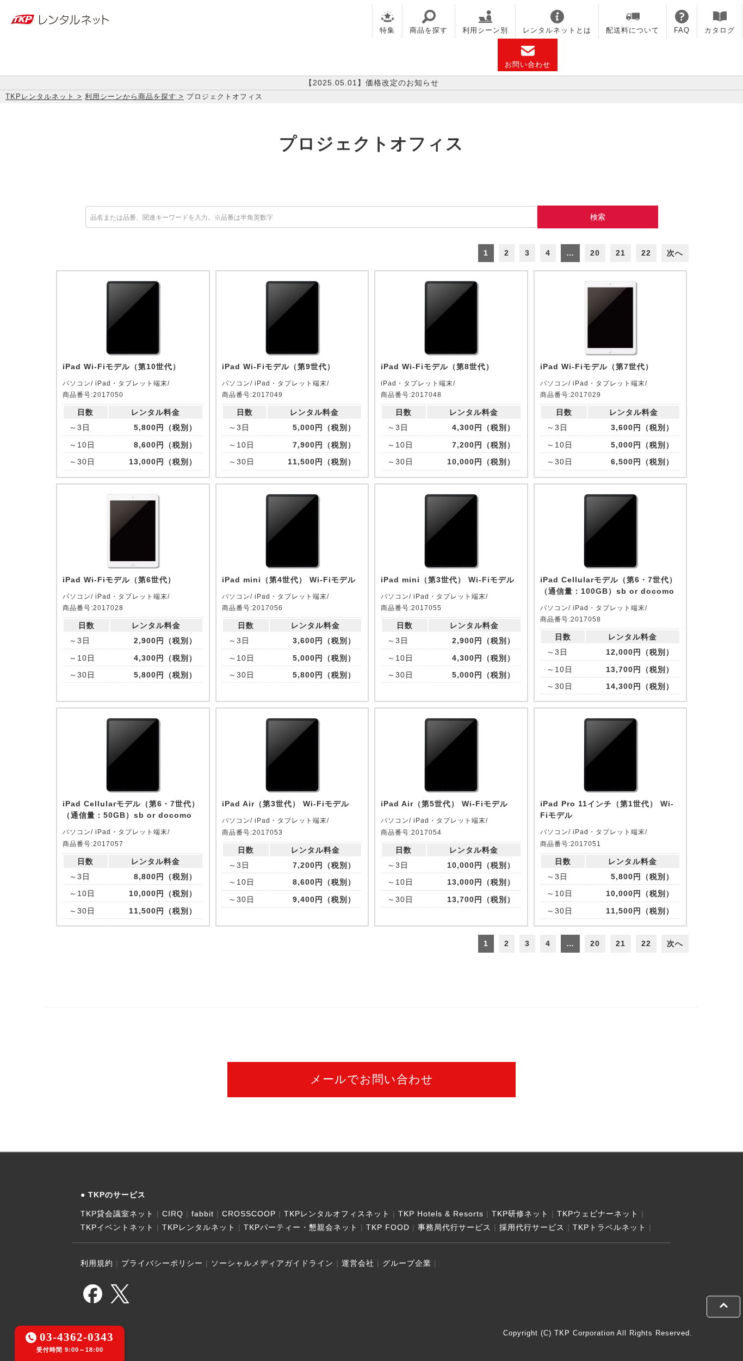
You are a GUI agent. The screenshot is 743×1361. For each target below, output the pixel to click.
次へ (675, 252)
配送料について (632, 30)
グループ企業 (406, 1263)
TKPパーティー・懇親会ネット (301, 1227)
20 (595, 252)
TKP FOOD (388, 1227)
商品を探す (429, 30)
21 (621, 252)
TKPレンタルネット (40, 96)
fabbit (202, 1213)
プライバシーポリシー (162, 1263)
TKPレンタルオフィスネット (337, 1213)
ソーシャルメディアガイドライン (272, 1263)
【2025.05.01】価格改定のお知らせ (372, 82)
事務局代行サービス (454, 1227)
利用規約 (97, 1263)
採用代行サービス (532, 1227)
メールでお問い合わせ (372, 1079)
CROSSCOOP (249, 1213)
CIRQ (172, 1213)
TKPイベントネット (117, 1227)
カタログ (719, 30)
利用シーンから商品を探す (130, 96)
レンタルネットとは (557, 30)
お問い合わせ (527, 64)
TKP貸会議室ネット (117, 1213)
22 (646, 252)
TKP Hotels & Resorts (441, 1213)
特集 (387, 30)
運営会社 (358, 1263)
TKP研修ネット (520, 1213)
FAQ (682, 30)
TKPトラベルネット (609, 1227)
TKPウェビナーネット (598, 1213)
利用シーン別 (485, 30)
